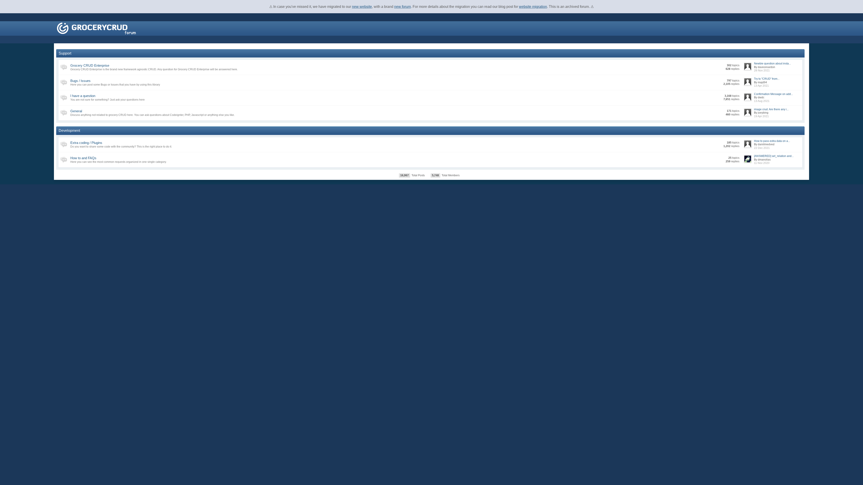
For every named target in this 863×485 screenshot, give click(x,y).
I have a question (82, 96)
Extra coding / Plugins (86, 143)
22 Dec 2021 (762, 148)
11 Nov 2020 (762, 163)
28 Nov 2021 (762, 70)
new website (362, 7)
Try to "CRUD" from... (766, 78)
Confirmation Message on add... (773, 94)
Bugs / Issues (80, 81)
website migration (533, 7)
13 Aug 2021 (762, 101)
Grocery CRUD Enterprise (89, 65)
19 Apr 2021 (761, 116)
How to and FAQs (83, 158)
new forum (402, 7)
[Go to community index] (96, 28)
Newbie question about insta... (772, 63)
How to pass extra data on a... (772, 141)
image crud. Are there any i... (771, 109)
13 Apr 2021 (761, 85)
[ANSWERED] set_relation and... (774, 156)
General (76, 111)
